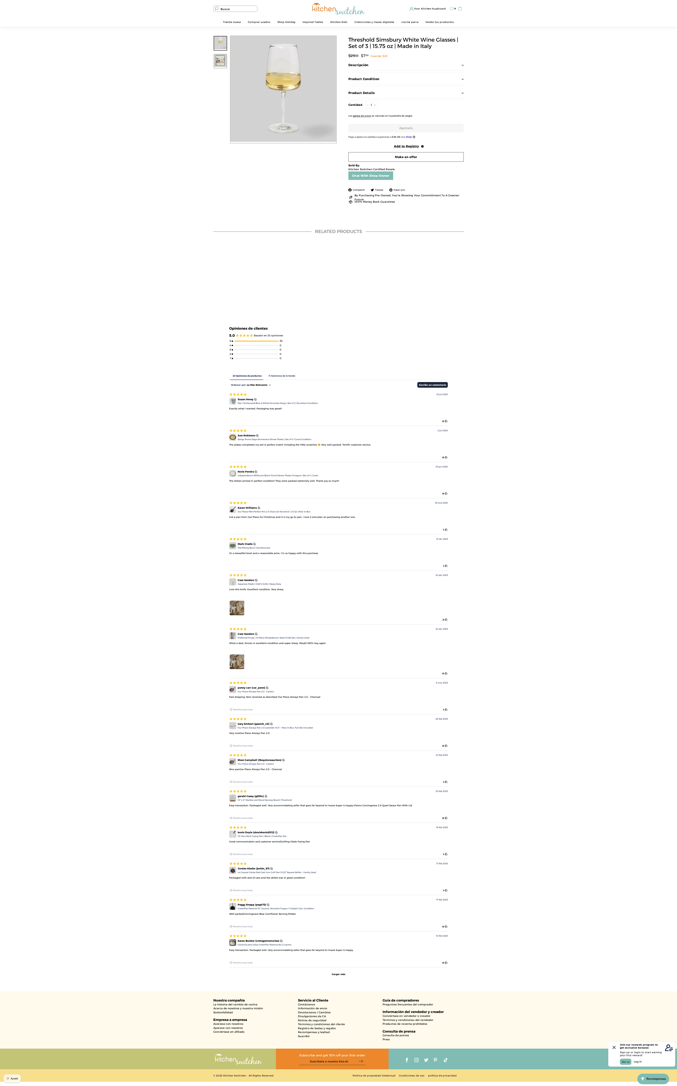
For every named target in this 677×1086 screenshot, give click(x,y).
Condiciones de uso (412, 1075)
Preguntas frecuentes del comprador (408, 1004)
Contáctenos (306, 1004)
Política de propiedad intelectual (374, 1075)
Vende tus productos (439, 22)
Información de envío (312, 1008)
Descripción (358, 65)
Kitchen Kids (338, 22)
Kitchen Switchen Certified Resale (371, 169)
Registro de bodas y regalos (317, 1028)
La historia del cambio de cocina (235, 1004)
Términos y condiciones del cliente (321, 1024)
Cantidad (355, 105)
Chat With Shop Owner (370, 175)
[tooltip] (422, 146)
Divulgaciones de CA (312, 1016)
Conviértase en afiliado (229, 1031)
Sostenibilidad (223, 1012)
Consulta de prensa (396, 1035)
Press (386, 1039)
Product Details (361, 93)
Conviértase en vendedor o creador (406, 1016)
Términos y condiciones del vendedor (408, 1020)
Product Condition (363, 79)
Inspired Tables (313, 22)
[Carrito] (461, 8)
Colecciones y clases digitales (374, 22)
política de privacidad (442, 1075)
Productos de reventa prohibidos (405, 1024)
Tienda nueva (232, 22)
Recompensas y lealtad (314, 1032)
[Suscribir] (362, 1061)
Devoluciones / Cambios (314, 1012)
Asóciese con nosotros (228, 1024)
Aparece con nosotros (228, 1028)
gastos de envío (362, 115)
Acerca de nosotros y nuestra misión (238, 1008)
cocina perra (409, 22)
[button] (406, 146)
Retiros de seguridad (312, 1020)
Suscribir (304, 1036)
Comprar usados (259, 22)
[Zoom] (283, 89)
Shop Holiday (286, 22)
